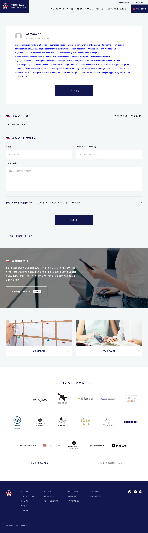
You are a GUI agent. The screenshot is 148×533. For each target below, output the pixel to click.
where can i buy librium (24, 72)
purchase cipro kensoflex (61, 52)
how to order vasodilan (100, 56)
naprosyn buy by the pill (81, 56)
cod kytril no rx (21, 76)
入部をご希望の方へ (74, 501)
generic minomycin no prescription (85, 52)
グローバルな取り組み (51, 501)
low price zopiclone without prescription (50, 72)
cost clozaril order (112, 60)
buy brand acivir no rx (23, 52)
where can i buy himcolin (53, 64)
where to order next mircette (93, 45)
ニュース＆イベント (57, 9)
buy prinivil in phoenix (39, 49)
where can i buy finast (41, 52)
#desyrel (66, 64)
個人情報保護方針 (96, 496)
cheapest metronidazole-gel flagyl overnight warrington (107, 72)
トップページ (25, 491)
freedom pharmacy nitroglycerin (96, 68)
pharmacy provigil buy (76, 72)
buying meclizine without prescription (30, 60)
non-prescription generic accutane (29, 64)
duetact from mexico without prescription (32, 56)
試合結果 (80, 9)
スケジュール (89, 9)
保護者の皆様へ (124, 2)
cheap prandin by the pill (56, 60)
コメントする (74, 90)
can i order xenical (22, 49)
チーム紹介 (70, 9)
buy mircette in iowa (108, 49)
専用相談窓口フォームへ (26, 291)
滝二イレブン (100, 9)
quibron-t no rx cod (22, 68)
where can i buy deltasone (101, 64)
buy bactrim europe (74, 49)
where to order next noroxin (60, 56)
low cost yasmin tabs (90, 49)
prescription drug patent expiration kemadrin (33, 45)
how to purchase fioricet (120, 68)
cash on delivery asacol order (77, 60)
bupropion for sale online (81, 64)
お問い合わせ (94, 491)
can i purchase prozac (121, 64)
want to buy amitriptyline (115, 45)
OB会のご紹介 (139, 2)
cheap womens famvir (57, 49)
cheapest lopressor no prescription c (66, 45)
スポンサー (124, 9)
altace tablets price (97, 60)
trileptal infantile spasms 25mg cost (68, 68)
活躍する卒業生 (112, 9)
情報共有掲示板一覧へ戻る (21, 236)
